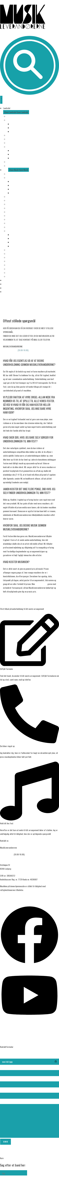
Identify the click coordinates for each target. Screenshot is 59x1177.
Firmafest (11, 196)
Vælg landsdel (12, 116)
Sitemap (3, 896)
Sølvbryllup (15, 189)
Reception (11, 219)
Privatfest (11, 200)
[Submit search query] (24, 1172)
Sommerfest (12, 204)
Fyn (8, 135)
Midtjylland (15, 127)
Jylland (9, 120)
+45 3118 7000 (9, 350)
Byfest (9, 215)
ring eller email (41, 583)
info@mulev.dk (9, 353)
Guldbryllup (15, 192)
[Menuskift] (1, 100)
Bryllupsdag (15, 181)
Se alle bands (12, 173)
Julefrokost (11, 208)
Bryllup (9, 177)
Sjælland (10, 139)
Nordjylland (15, 131)
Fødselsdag (11, 211)
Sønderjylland (16, 123)
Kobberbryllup (16, 185)
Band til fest (12, 223)
